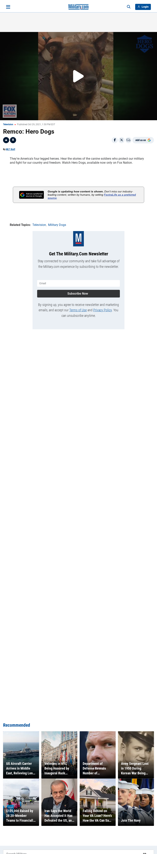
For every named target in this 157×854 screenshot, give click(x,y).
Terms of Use (78, 310)
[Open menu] (8, 7)
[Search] (128, 7)
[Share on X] (122, 140)
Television (8, 124)
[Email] (128, 140)
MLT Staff (10, 149)
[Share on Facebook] (115, 140)
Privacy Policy (102, 310)
